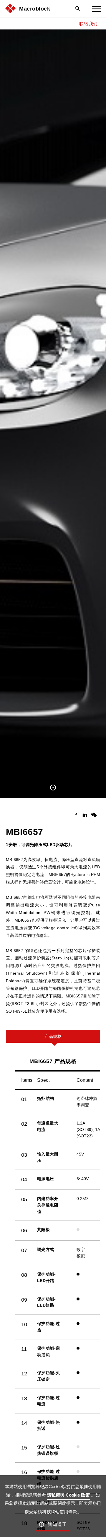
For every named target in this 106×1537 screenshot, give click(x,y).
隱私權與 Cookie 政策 (68, 1495)
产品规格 (53, 1036)
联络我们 (88, 23)
